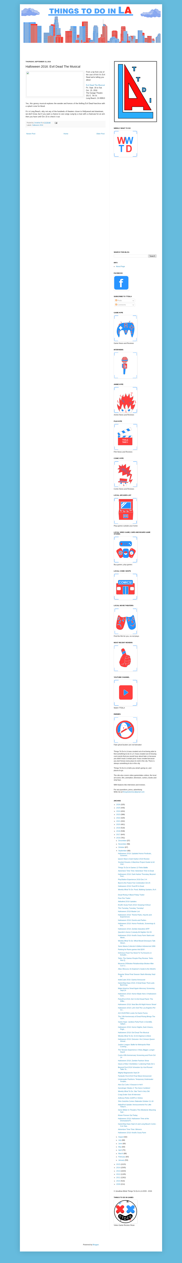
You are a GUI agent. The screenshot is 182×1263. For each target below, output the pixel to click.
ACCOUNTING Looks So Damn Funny (133, 1013)
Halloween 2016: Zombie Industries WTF (133, 929)
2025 (118, 808)
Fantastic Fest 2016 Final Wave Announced (134, 1076)
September (122, 851)
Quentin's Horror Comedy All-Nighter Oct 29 (135, 932)
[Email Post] (56, 123)
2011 (118, 1178)
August (121, 1137)
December (122, 841)
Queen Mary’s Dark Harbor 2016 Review (133, 859)
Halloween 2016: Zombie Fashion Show (133, 1061)
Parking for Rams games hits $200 (131, 950)
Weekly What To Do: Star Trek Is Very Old (134, 1091)
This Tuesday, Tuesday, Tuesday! (131, 908)
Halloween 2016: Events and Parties (132, 920)
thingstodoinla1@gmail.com (133, 792)
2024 (118, 811)
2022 (118, 818)
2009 (118, 1184)
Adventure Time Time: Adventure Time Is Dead (136, 871)
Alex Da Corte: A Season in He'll (130, 1085)
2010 (118, 1181)
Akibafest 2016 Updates (127, 902)
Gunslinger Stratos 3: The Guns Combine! (134, 1088)
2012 (118, 1174)
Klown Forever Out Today (127, 1115)
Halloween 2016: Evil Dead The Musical (133, 1033)
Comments (121, 305)
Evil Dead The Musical (95, 85)
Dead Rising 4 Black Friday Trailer (131, 895)
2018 (118, 831)
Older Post (100, 134)
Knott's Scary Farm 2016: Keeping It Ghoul (134, 905)
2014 (118, 1168)
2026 (118, 805)
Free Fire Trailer (124, 898)
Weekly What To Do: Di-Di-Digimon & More (134, 1036)
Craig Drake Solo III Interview (129, 1095)
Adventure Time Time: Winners (130, 1129)
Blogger (96, 1245)
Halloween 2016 (37, 125)
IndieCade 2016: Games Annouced (131, 980)
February (122, 1157)
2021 (118, 821)
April (120, 1150)
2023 (118, 814)
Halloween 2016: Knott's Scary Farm (132, 1133)
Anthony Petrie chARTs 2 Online (130, 1098)
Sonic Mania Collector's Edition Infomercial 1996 (136, 946)
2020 (118, 824)
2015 (118, 1164)
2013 (118, 1171)
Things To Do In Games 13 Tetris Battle (133, 868)
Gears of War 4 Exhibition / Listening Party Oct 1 (136, 1064)
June (120, 1144)
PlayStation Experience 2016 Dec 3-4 (132, 880)
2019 (118, 828)
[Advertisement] (77, 49)
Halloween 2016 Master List (129, 911)
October (121, 847)
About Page (120, 266)
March (121, 1154)
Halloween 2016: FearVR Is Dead (131, 886)
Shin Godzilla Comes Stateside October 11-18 (135, 1101)
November (122, 844)
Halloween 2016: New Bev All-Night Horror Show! (137, 1004)
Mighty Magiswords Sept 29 (128, 1073)
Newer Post (30, 134)
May (120, 1147)
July (120, 1140)
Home (66, 134)
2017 (118, 835)
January (121, 1160)
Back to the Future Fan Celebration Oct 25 (134, 883)
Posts (119, 301)
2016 (118, 838)
